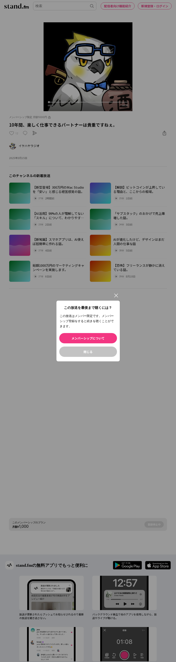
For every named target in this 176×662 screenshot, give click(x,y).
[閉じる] (116, 295)
